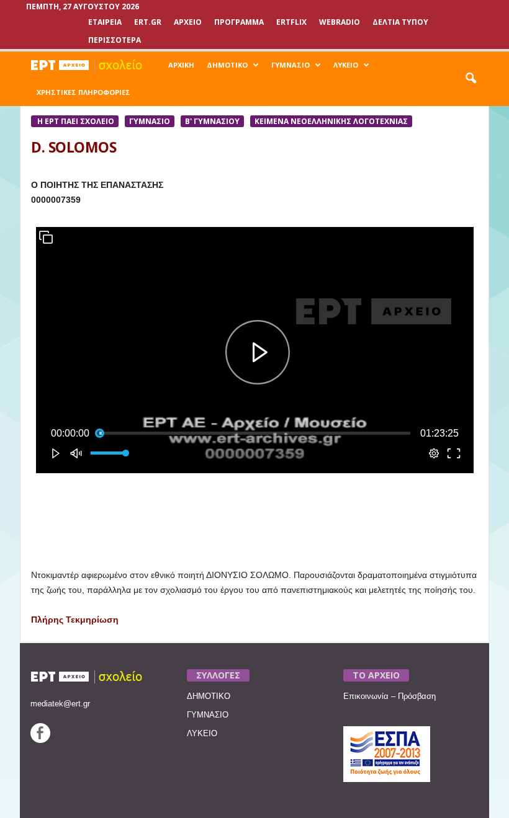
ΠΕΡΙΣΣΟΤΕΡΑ (114, 40)
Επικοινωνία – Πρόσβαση (389, 696)
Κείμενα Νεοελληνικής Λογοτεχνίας (331, 121)
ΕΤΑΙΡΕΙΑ (105, 22)
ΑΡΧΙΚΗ (181, 64)
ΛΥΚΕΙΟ (345, 64)
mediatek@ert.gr (60, 703)
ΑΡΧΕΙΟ (188, 22)
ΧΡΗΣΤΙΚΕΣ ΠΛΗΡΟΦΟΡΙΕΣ (83, 92)
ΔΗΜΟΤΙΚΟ (227, 64)
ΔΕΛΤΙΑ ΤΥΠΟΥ (400, 22)
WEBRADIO (339, 22)
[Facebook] (40, 740)
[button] (470, 78)
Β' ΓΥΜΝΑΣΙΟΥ (212, 121)
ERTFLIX (291, 22)
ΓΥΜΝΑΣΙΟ (290, 64)
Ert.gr (147, 22)
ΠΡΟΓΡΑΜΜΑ (239, 22)
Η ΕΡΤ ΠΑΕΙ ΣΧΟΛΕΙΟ (74, 121)
